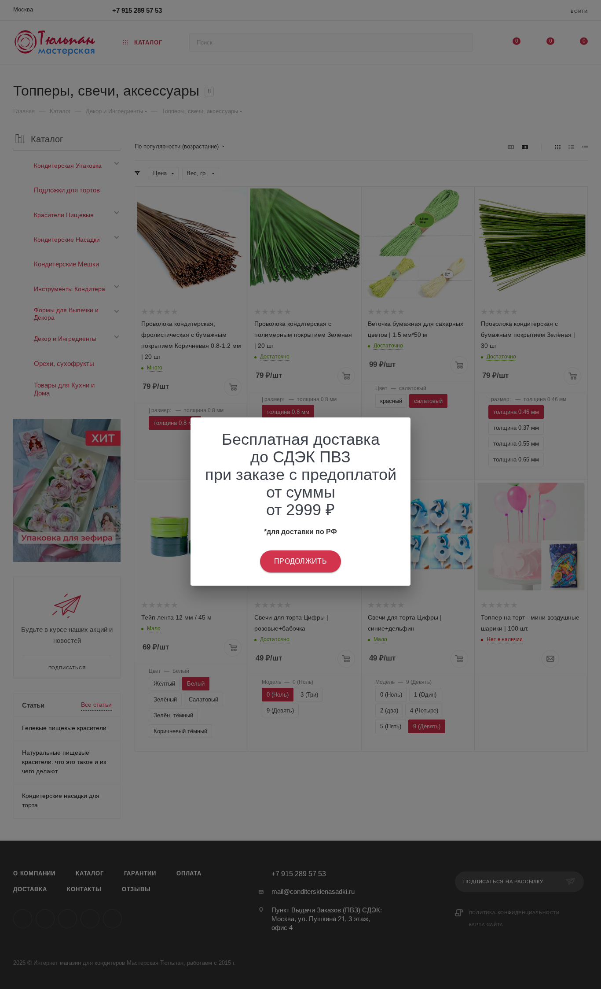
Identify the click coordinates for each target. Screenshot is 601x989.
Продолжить (300, 561)
